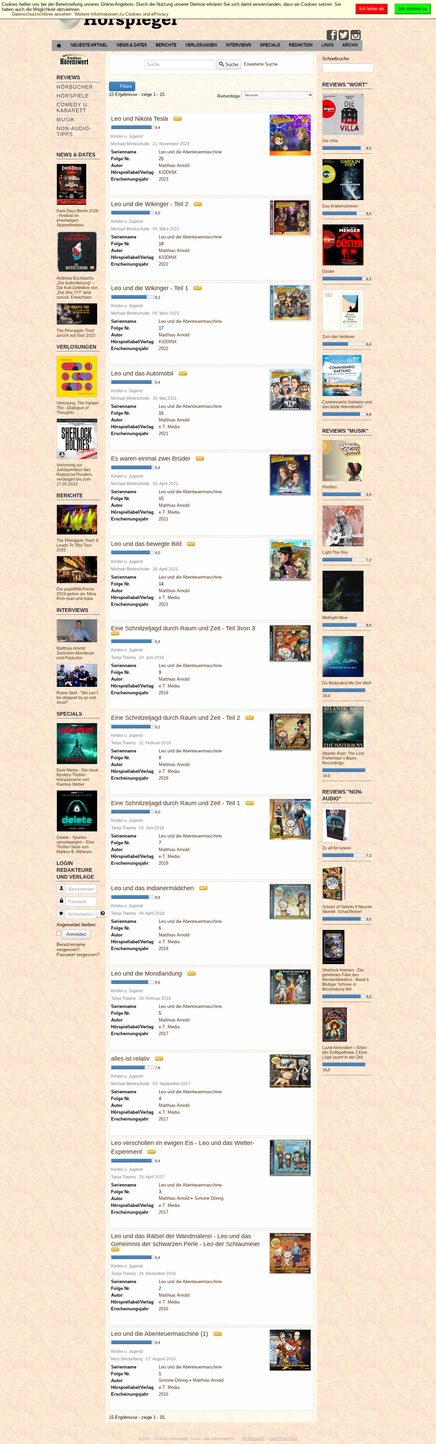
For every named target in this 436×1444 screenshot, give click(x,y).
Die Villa (330, 140)
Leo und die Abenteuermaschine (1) (159, 1333)
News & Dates (131, 45)
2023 (163, 179)
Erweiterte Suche (261, 64)
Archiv (350, 45)
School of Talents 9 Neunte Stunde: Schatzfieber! (347, 909)
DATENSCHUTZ (284, 1439)
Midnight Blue (335, 617)
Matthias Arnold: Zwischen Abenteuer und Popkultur (75, 653)
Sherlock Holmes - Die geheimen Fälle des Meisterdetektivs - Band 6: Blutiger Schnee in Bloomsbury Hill (346, 980)
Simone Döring (208, 1198)
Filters (125, 86)
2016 (163, 1308)
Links (327, 45)
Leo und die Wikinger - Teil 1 (150, 288)
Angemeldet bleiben (76, 924)
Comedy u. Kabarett (73, 107)
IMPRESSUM (253, 1439)
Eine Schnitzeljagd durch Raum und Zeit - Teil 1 (175, 803)
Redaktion (301, 45)
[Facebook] (332, 35)
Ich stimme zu (413, 8)
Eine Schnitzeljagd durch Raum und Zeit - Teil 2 (175, 717)
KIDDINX (168, 172)
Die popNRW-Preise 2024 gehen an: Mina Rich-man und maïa (76, 594)
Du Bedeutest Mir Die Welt (346, 683)
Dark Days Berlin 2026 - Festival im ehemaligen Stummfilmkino (77, 218)
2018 (163, 863)
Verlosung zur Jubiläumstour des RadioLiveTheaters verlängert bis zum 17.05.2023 (74, 474)
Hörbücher (75, 87)
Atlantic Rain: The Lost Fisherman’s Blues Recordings (343, 758)
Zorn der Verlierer (338, 336)
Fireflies (329, 487)
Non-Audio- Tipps (74, 131)
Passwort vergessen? (78, 954)
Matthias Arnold (174, 165)
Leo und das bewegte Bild (146, 544)
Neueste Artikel (89, 45)
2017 (163, 1033)
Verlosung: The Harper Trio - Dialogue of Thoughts (77, 408)
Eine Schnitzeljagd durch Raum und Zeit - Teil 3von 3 (183, 628)
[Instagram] (356, 35)
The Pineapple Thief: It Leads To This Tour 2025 (77, 545)
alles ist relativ (130, 1058)
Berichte (166, 45)
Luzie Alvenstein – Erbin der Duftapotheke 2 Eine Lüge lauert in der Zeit (344, 1052)
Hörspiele (73, 96)
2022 (163, 264)
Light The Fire (335, 552)
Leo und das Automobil (142, 373)
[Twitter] (344, 35)
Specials (270, 45)
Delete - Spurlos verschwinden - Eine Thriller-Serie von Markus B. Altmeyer (75, 844)
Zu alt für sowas (336, 848)
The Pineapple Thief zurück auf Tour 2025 (76, 333)
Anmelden (76, 934)
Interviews (238, 45)
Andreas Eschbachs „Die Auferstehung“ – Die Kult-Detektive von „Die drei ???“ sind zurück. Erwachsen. (77, 288)
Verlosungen (201, 45)
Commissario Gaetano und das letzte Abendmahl (347, 404)
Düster (328, 271)
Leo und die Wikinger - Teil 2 (149, 204)
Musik (66, 119)
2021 (163, 433)
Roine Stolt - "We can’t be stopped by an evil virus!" (77, 698)
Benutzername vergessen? (71, 947)
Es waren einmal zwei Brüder (150, 458)
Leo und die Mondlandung (146, 973)
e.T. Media (169, 426)
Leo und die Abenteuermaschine (190, 151)
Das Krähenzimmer (340, 206)
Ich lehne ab (371, 8)
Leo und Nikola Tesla (139, 118)
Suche (231, 64)
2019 (163, 692)
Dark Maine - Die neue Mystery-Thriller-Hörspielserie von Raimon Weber (77, 777)
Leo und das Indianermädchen (152, 888)
